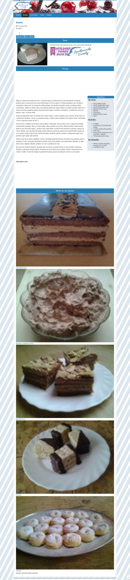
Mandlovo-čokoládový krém (24, 343)
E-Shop (42, 15)
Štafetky (18, 495)
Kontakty (49, 15)
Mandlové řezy (20, 419)
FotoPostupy (33, 15)
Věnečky (18, 571)
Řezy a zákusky (29, 36)
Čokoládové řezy (21, 268)
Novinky (18, 15)
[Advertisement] (65, 83)
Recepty (25, 15)
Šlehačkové (20, 36)
